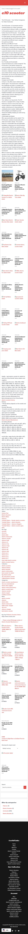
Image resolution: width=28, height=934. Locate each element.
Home (3, 8)
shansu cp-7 (5, 558)
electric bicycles (6, 569)
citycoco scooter (6, 538)
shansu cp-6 (5, 556)
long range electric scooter (9, 560)
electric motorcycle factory (9, 587)
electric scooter (6, 598)
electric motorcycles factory (14, 909)
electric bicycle (14, 854)
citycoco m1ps (5, 546)
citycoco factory (6, 567)
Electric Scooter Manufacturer (10, 420)
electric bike (5, 535)
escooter (4, 531)
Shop (14, 845)
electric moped (6, 593)
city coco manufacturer (8, 584)
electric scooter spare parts (14, 911)
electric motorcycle (7, 536)
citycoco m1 (5, 542)
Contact (14, 849)
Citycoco (4, 518)
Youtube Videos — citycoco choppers (11, 524)
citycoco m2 (5, 547)
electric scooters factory (8, 400)
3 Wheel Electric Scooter (8, 578)
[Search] (25, 787)
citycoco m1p (5, 544)
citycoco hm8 (5, 540)
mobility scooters (6, 594)
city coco (4, 533)
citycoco (4, 600)
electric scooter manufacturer (10, 582)
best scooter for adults (8, 573)
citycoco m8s (5, 551)
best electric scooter (7, 611)
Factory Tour (5, 513)
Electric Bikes (5, 516)
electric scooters (6, 565)
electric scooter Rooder (14, 851)
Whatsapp (14, 898)
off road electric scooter (8, 576)
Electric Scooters (6, 515)
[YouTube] (18, 931)
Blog (14, 896)
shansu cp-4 (5, 553)
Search (3, 784)
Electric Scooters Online (14, 614)
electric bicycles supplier (14, 907)
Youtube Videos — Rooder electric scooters (13, 520)
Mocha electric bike (14, 881)
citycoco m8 (5, 549)
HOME (3, 737)
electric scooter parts (7, 589)
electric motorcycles (7, 571)
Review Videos (14, 875)
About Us (14, 847)
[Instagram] (15, 931)
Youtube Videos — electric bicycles (11, 522)
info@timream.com (14, 900)
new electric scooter (14, 877)
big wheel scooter (6, 574)
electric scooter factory (8, 562)
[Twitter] (12, 931)
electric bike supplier (7, 585)
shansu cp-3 (5, 555)
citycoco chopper (6, 609)
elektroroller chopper (7, 605)
